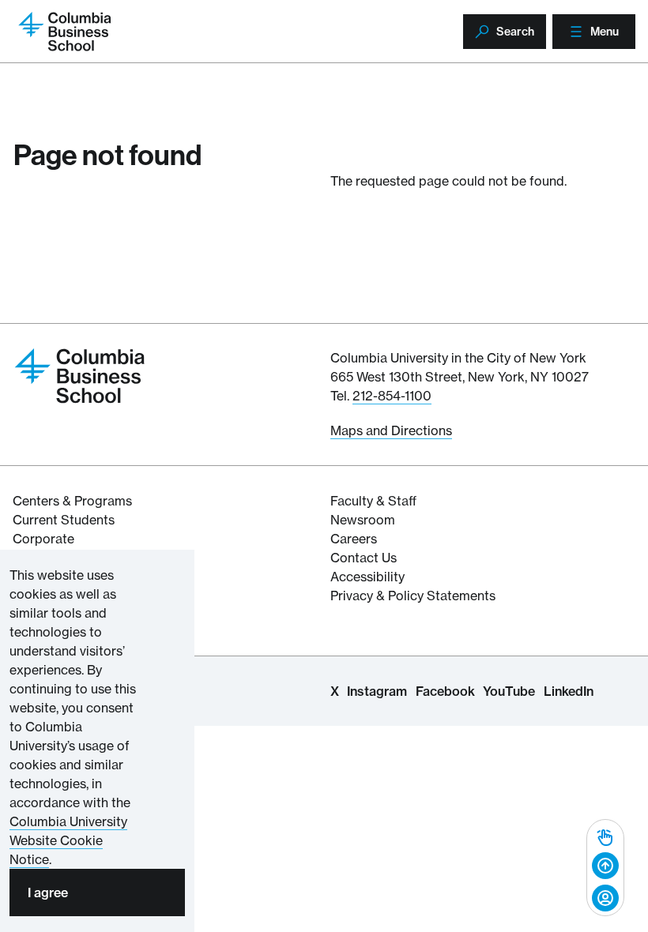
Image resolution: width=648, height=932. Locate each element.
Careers (353, 539)
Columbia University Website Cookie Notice (68, 840)
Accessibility (367, 576)
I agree (48, 892)
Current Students (64, 520)
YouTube (509, 691)
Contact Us (363, 558)
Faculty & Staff (373, 501)
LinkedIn (568, 691)
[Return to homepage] (80, 374)
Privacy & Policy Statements (412, 595)
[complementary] (605, 867)
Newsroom (362, 520)
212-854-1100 (391, 396)
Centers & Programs (72, 501)
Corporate (43, 539)
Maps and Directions (391, 430)
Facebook (445, 691)
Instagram (377, 691)
